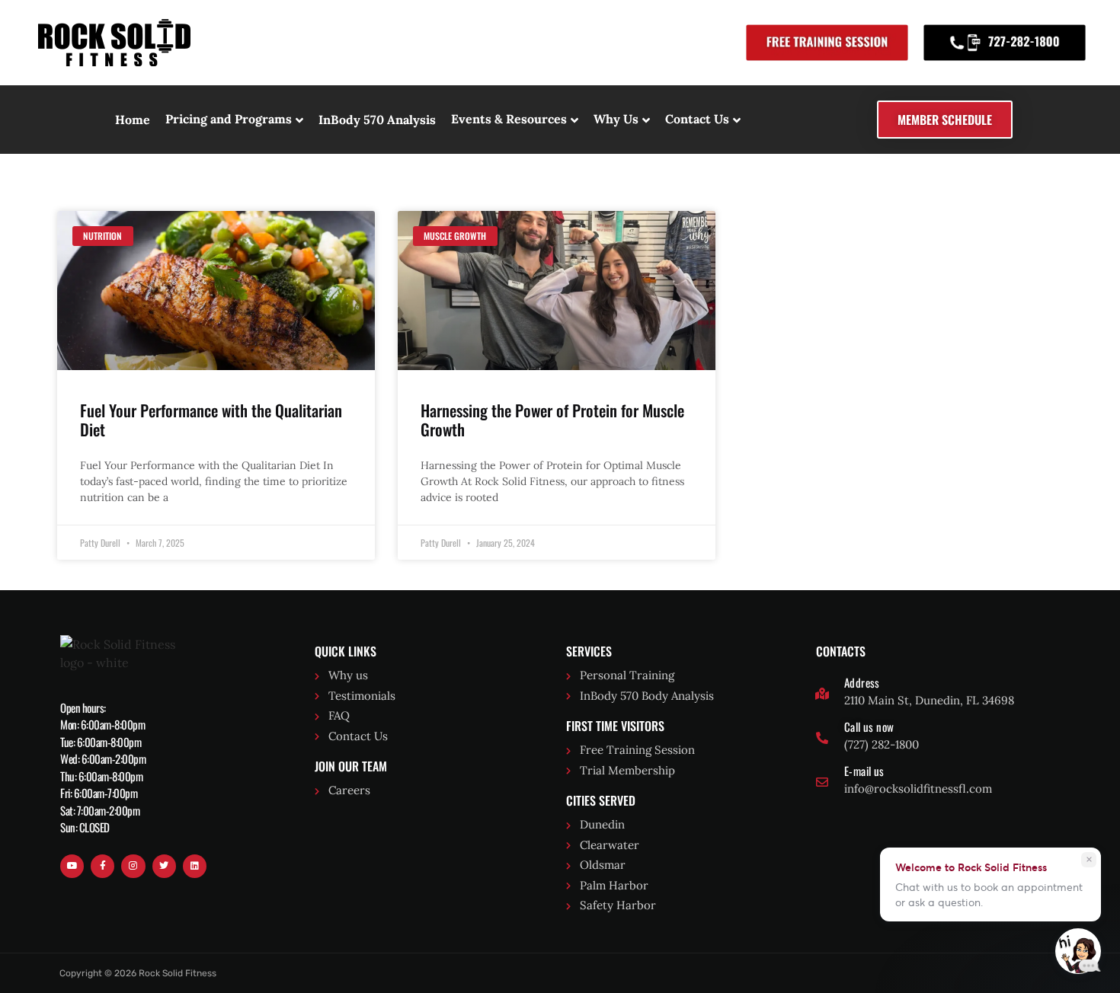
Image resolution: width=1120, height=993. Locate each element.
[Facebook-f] (102, 866)
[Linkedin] (194, 866)
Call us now (869, 726)
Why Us (616, 118)
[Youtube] (72, 866)
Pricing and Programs (228, 118)
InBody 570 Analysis (377, 119)
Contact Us (697, 118)
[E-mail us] (822, 782)
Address (862, 682)
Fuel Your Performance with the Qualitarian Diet (211, 419)
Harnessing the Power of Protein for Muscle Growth (552, 419)
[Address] (822, 694)
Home (132, 119)
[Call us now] (822, 738)
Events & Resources (509, 118)
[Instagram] (133, 866)
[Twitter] (164, 866)
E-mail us (864, 770)
